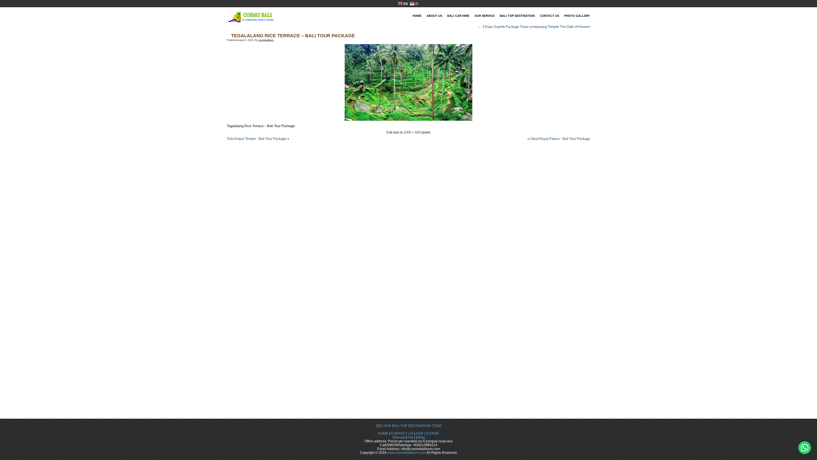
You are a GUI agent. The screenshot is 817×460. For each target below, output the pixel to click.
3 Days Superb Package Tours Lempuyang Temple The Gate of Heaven (534, 27)
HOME (383, 433)
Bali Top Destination (517, 15)
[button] (804, 447)
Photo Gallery (577, 15)
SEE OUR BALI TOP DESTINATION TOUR (409, 426)
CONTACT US (402, 433)
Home (417, 15)
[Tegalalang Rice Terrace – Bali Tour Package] (408, 119)
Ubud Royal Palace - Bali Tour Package (560, 139)
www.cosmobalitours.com (406, 452)
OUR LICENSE (427, 433)
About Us (434, 15)
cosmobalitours (266, 40)
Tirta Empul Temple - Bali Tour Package (256, 139)
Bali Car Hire (458, 15)
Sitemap (398, 437)
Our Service (484, 15)
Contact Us (549, 15)
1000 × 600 (412, 132)
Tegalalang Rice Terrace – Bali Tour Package (293, 35)
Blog (421, 437)
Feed (411, 437)
